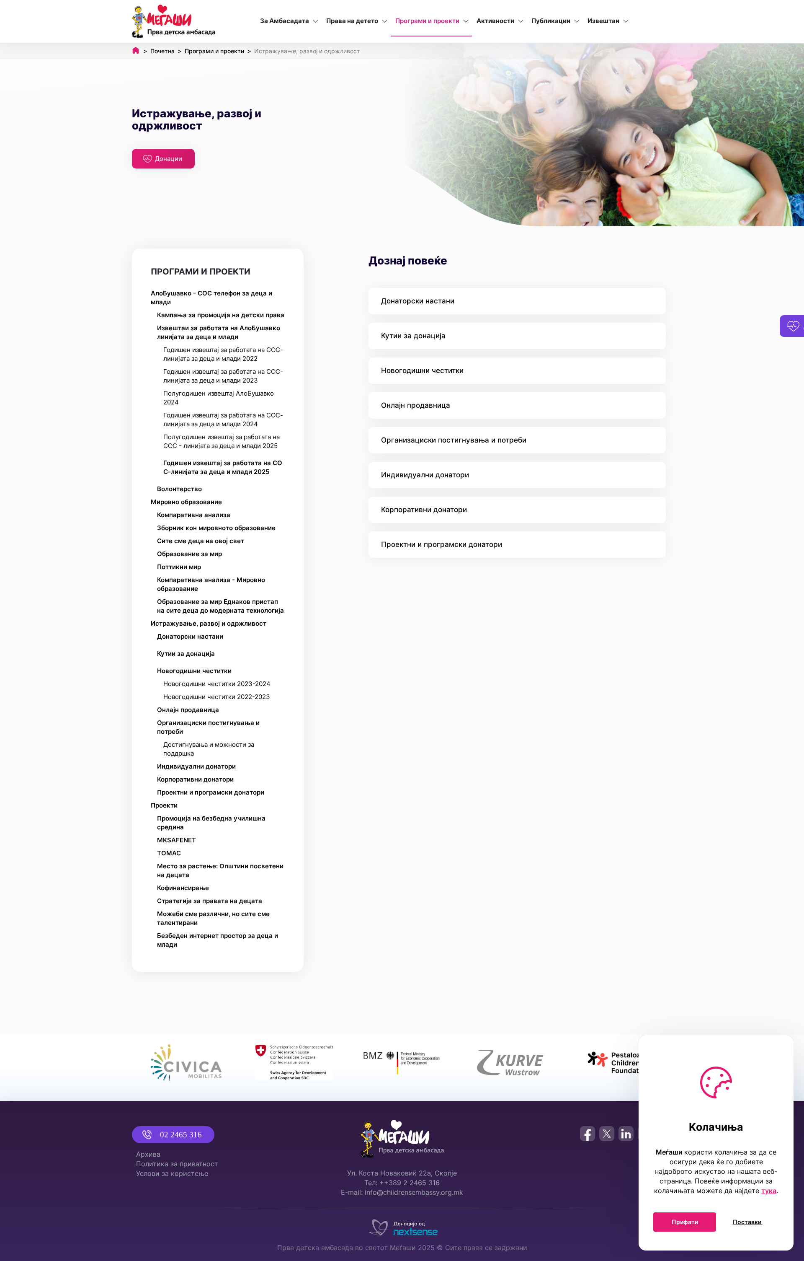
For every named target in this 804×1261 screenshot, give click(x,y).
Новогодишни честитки (194, 671)
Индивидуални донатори (196, 766)
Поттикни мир (179, 567)
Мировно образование (186, 502)
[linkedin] (626, 1133)
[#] (186, 1062)
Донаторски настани (190, 636)
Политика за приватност (177, 1164)
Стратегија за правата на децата (209, 901)
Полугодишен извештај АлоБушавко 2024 (218, 397)
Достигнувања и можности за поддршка (208, 749)
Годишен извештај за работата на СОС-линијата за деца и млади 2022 (223, 354)
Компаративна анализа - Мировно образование (211, 584)
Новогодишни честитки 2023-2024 (217, 684)
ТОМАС (169, 853)
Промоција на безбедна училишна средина (211, 822)
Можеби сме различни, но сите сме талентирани (213, 918)
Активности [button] (495, 21)
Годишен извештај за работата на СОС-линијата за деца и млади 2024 (223, 419)
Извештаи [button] (603, 21)
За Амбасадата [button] (284, 21)
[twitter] (606, 1133)
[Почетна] (173, 21)
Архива (148, 1154)
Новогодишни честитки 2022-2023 (216, 697)
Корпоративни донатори (195, 779)
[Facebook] (587, 1133)
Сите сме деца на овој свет (200, 541)
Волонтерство (179, 489)
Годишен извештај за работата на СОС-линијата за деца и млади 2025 (222, 467)
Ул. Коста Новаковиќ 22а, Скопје (402, 1173)
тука (768, 1190)
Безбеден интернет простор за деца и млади (217, 940)
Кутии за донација (186, 654)
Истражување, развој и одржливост (208, 623)
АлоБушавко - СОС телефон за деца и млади (211, 297)
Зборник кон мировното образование (216, 528)
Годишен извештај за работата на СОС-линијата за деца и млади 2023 (223, 376)
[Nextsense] (402, 1225)
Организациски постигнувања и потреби (208, 727)
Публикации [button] (550, 21)
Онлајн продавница (188, 710)
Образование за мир (189, 554)
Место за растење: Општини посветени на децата (220, 870)
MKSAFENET (176, 840)
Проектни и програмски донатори (210, 792)
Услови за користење (172, 1173)
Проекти (164, 805)
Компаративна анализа (193, 515)
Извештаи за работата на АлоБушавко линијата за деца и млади (218, 332)
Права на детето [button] (352, 21)
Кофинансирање (183, 888)
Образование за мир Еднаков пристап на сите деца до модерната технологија (220, 606)
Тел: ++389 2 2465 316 (402, 1182)
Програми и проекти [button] (427, 21)
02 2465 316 (181, 1134)
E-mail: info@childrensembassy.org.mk (402, 1192)
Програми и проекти (200, 272)
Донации (168, 159)
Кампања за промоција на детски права (220, 315)
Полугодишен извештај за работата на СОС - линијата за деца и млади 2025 (221, 441)
